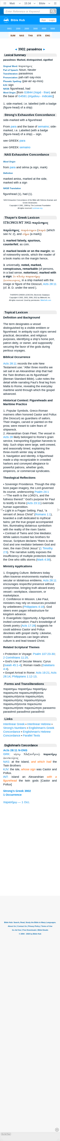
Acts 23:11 (34, 503)
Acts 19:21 (42, 672)
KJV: (6, 769)
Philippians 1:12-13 (24, 676)
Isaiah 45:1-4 (12, 665)
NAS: (6, 761)
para (13, 126)
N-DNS (22, 750)
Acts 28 (8, 437)
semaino (43, 126)
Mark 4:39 (43, 559)
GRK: (6, 754)
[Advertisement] (30, 876)
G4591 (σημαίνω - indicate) (35, 96)
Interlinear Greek (14, 724)
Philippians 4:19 (34, 606)
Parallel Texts (31, 735)
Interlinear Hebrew (39, 724)
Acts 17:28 (28, 625)
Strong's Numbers (14, 727)
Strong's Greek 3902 (17, 791)
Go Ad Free (6, 1134)
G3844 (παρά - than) (37, 92)
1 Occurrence (12, 794)
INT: (5, 776)
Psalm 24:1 (42, 491)
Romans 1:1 (43, 514)
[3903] (56, 517)
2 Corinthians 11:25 (15, 657)
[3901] (4, 517)
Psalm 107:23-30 (44, 654)
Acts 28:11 (49, 284)
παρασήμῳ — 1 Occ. (16, 802)
